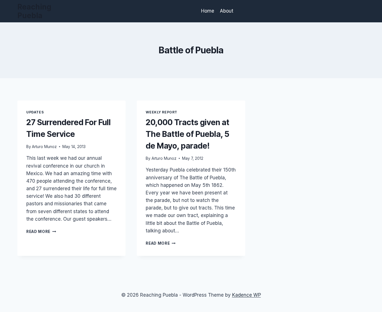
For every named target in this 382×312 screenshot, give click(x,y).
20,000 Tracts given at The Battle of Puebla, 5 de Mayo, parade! (187, 134)
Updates (35, 112)
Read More (41, 231)
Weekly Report (161, 112)
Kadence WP (246, 295)
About (226, 11)
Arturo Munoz (44, 146)
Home (207, 11)
